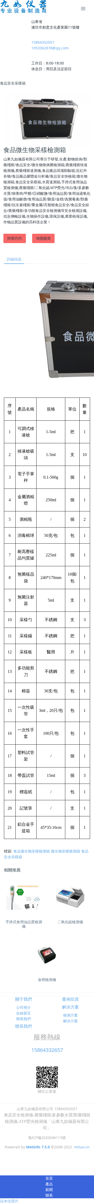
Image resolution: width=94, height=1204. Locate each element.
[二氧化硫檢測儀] (70, 897)
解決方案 (70, 1007)
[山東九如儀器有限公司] (23, 6)
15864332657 (42, 42)
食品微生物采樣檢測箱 (31, 851)
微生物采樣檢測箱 (65, 851)
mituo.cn (82, 1146)
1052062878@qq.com (50, 47)
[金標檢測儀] (47, 955)
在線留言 (23, 1013)
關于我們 (23, 999)
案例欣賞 (70, 999)
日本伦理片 (9, 1201)
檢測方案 (70, 1015)
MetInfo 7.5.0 (38, 1146)
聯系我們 (23, 1018)
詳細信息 (14, 259)
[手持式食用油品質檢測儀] (24, 897)
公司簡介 (23, 1007)
